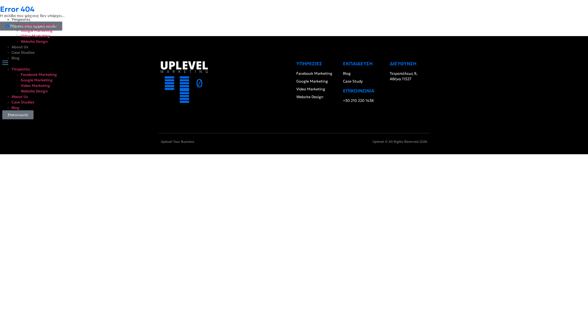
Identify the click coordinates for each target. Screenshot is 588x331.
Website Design (34, 41)
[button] (294, 63)
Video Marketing (35, 36)
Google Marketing (37, 30)
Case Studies (23, 52)
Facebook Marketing (39, 25)
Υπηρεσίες (20, 19)
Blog (15, 58)
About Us (19, 47)
